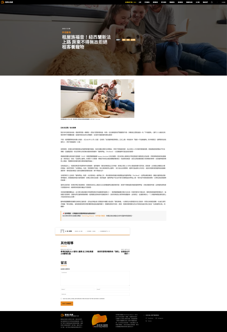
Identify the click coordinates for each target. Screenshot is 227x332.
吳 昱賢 (69, 231)
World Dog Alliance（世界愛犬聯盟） (94, 216)
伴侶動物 (66, 32)
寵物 (124, 40)
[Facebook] (146, 318)
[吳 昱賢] (63, 231)
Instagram (160, 318)
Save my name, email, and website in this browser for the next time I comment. (84, 298)
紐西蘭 (133, 40)
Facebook (150, 318)
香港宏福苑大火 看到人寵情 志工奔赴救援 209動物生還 (77, 252)
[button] (212, 2)
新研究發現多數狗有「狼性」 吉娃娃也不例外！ (113, 252)
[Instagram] (156, 318)
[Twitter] (146, 321)
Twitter (150, 321)
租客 (128, 40)
